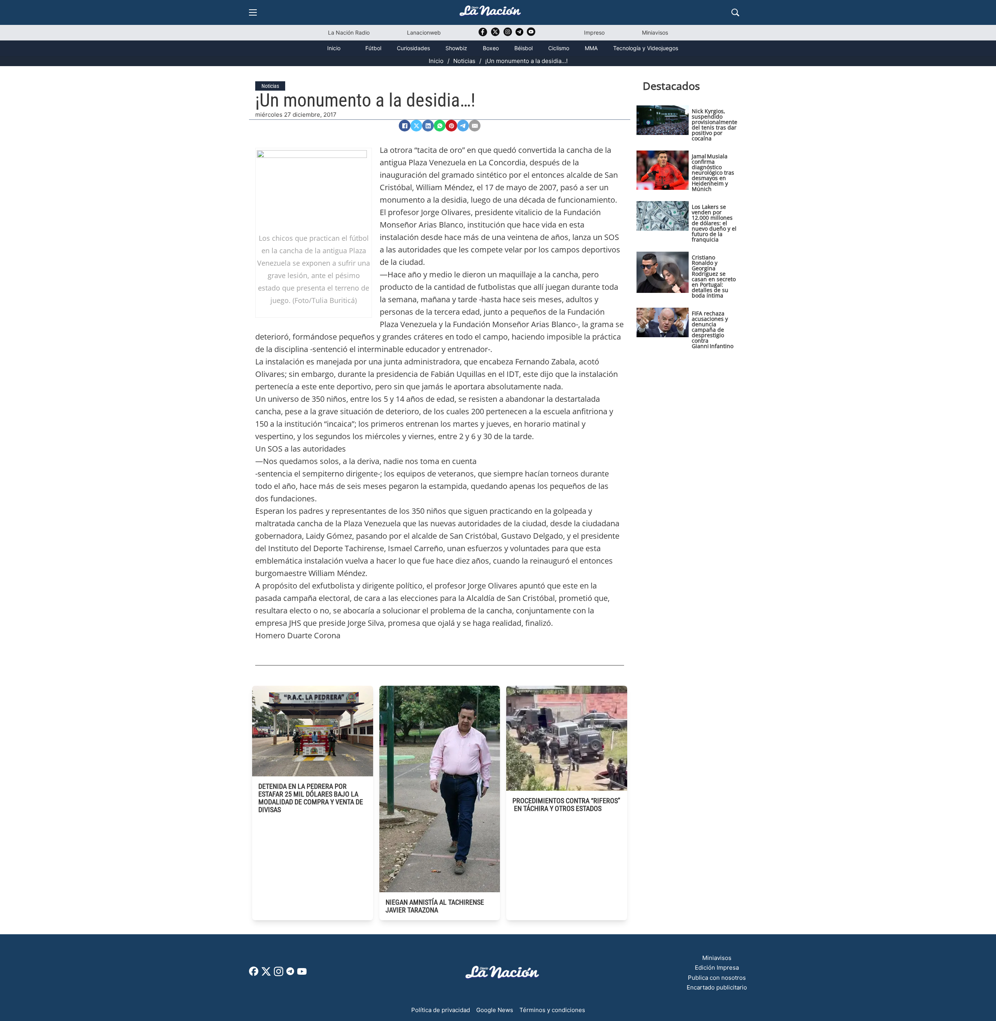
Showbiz (456, 48)
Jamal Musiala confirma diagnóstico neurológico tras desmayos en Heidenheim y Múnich (713, 172)
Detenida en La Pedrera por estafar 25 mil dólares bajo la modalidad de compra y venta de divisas (310, 798)
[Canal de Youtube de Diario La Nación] (531, 34)
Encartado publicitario (717, 987)
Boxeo (491, 48)
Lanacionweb (424, 32)
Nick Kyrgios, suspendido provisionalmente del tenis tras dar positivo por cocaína (714, 124)
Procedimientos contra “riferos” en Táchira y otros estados (566, 805)
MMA (591, 48)
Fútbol (373, 48)
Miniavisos (655, 32)
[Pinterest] (451, 125)
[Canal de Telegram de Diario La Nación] (519, 34)
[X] (416, 125)
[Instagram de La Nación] (507, 34)
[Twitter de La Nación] (495, 34)
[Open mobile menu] (253, 12)
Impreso (594, 32)
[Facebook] (404, 125)
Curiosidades (413, 48)
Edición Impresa (717, 967)
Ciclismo (558, 48)
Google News (494, 1010)
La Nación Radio (349, 32)
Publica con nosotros (717, 977)
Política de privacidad (440, 1010)
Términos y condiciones (552, 1010)
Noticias (464, 61)
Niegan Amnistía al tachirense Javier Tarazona (435, 906)
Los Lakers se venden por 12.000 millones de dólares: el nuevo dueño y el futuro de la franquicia (714, 223)
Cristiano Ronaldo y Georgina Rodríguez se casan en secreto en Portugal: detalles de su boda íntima (714, 276)
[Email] (474, 125)
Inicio (333, 48)
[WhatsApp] (439, 125)
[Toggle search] (735, 12)
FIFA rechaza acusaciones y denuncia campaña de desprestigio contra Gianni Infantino (712, 330)
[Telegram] (463, 125)
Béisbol (523, 48)
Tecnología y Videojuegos (645, 48)
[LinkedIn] (428, 125)
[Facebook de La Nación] (253, 973)
